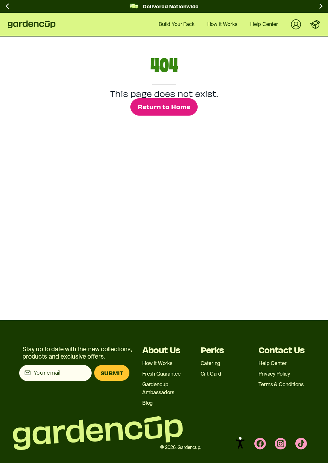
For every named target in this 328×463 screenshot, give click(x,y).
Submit (112, 373)
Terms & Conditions (280, 384)
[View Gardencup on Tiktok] (301, 443)
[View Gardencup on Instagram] (280, 443)
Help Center (272, 363)
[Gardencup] (36, 24)
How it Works (157, 363)
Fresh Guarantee (161, 373)
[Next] (320, 7)
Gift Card (211, 373)
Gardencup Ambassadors (158, 388)
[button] (240, 443)
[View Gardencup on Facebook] (260, 443)
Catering (211, 363)
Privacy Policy (274, 373)
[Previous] (7, 7)
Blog (147, 403)
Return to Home (164, 106)
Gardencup (188, 447)
